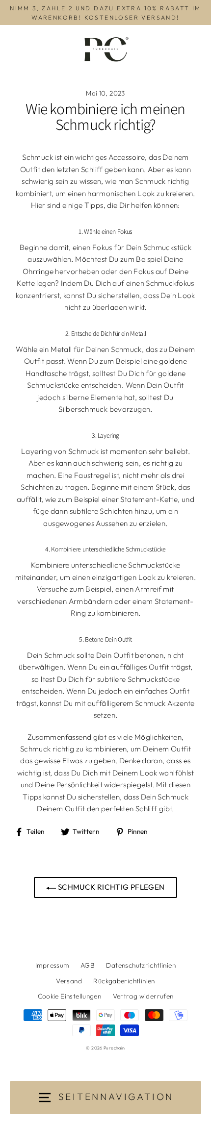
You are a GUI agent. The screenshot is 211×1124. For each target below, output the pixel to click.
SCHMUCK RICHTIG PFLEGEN (110, 887)
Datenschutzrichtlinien (140, 965)
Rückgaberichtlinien (124, 980)
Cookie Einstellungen (70, 996)
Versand (69, 980)
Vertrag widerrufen (143, 996)
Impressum (52, 965)
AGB (87, 965)
